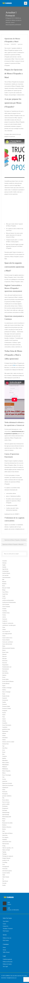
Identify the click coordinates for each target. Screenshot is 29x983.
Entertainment (5, 669)
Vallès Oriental (5, 877)
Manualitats (5, 760)
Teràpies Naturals (6, 858)
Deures (3, 650)
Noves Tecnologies (6, 775)
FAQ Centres (6, 940)
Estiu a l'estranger (6, 691)
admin (7, 44)
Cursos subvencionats (7, 644)
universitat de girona (7, 870)
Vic (3, 879)
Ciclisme (4, 608)
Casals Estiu (5, 594)
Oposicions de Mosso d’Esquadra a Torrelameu (15, 540)
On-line (4, 779)
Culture (4, 629)
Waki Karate (5, 881)
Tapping (4, 852)
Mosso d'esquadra (6, 770)
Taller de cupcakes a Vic (7, 847)
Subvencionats (5, 843)
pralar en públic (6, 804)
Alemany (4, 562)
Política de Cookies (7, 964)
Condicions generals (7, 959)
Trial (3, 864)
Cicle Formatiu (5, 604)
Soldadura (4, 839)
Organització (5, 787)
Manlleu (4, 758)
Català (3, 596)
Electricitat (4, 660)
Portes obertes (5, 800)
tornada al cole (5, 860)
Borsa (3, 585)
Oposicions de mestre (7, 783)
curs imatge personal (7, 633)
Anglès (3, 565)
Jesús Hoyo (4, 748)
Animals (4, 567)
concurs (4, 617)
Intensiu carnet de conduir (8, 741)
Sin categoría (5, 837)
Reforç (3, 818)
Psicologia (4, 810)
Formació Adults (6, 706)
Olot (3, 777)
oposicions (20, 44)
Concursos (4, 619)
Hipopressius (5, 731)
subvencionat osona (6, 841)
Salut (3, 831)
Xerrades (4, 883)
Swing (3, 845)
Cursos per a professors (7, 642)
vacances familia (6, 872)
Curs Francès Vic (6, 631)
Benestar (4, 581)
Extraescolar (5, 700)
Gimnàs (4, 721)
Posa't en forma (5, 802)
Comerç (4, 614)
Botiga (3, 590)
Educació (4, 656)
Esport (3, 685)
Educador (4, 658)
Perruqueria (5, 793)
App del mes (5, 569)
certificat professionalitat (8, 600)
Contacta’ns (5, 926)
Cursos (3, 635)
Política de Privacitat (7, 961)
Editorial (4, 654)
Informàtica (5, 737)
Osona (3, 789)
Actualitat (4, 560)
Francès (4, 712)
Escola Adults (5, 679)
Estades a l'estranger (7, 687)
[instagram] (6, 980)
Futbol (3, 714)
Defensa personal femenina (8, 648)
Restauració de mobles (7, 822)
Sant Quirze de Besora (7, 833)
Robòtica (4, 825)
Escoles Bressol (5, 683)
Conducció (4, 621)
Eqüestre (4, 675)
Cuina (3, 627)
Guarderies (4, 727)
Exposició (4, 698)
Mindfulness (5, 768)
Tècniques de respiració (7, 856)
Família (4, 702)
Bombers (4, 583)
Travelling (4, 862)
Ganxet (4, 718)
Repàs (3, 820)
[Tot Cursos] (7, 2)
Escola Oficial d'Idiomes (8, 681)
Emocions (4, 662)
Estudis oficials (5, 696)
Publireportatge (5, 812)
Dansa (3, 646)
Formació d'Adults (6, 708)
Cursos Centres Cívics (7, 637)
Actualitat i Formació (8, 928)
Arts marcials (5, 575)
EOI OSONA (5, 673)
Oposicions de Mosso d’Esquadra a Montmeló (13, 544)
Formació (4, 704)
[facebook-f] (3, 980)
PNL (3, 798)
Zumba (4, 885)
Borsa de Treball (6, 587)
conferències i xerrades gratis (9, 625)
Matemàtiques (5, 764)
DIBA (14, 365)
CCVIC (4, 598)
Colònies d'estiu (6, 612)
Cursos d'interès (6, 639)
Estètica (4, 689)
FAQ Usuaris (6, 931)
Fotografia (4, 710)
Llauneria (4, 756)
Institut (4, 739)
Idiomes (4, 733)
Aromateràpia (5, 571)
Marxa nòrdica (5, 762)
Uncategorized (5, 866)
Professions (4, 806)
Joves (3, 750)
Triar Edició (5, 921)
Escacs (3, 677)
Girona (4, 949)
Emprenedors (5, 664)
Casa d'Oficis (5, 592)
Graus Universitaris (6, 725)
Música (4, 773)
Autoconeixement (6, 577)
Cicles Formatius (6, 606)
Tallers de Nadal (6, 850)
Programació (5, 808)
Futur (3, 716)
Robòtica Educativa (6, 827)
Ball (3, 579)
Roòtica (4, 829)
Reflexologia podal (6, 816)
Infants (3, 735)
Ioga (3, 746)
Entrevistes (4, 671)
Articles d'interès (6, 573)
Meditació (4, 766)
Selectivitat (4, 835)
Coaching (4, 610)
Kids (3, 754)
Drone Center (5, 652)
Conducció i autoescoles (7, 623)
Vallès (3, 874)
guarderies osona (6, 729)
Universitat (4, 868)
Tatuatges (4, 854)
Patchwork (4, 791)
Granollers (4, 723)
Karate (3, 752)
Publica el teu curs (7, 938)
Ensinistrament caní (6, 666)
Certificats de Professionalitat (9, 602)
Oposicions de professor (7, 785)
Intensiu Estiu (5, 743)
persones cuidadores (6, 795)
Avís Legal (5, 966)
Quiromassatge (5, 814)
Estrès (3, 694)
